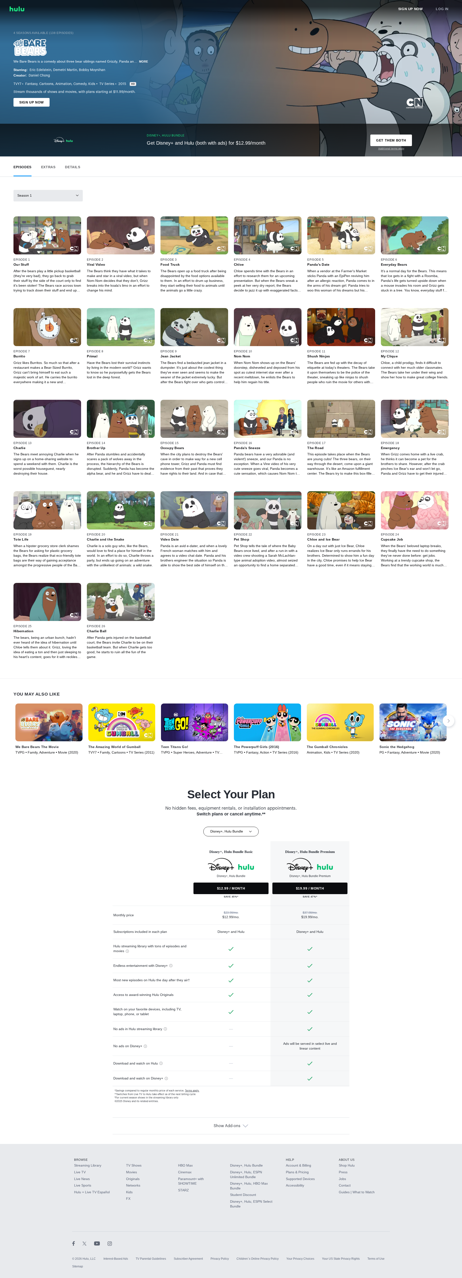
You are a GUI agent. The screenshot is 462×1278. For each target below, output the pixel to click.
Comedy (79, 84)
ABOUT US (347, 1160)
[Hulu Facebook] (77, 1243)
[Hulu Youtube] (101, 1243)
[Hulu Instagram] (110, 1243)
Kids (91, 84)
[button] (22, 165)
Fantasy (31, 84)
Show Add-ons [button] (227, 1126)
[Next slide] (448, 721)
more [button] (143, 61)
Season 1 (24, 195)
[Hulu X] (88, 1243)
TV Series (106, 84)
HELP (290, 1160)
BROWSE (81, 1160)
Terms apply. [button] (192, 1091)
